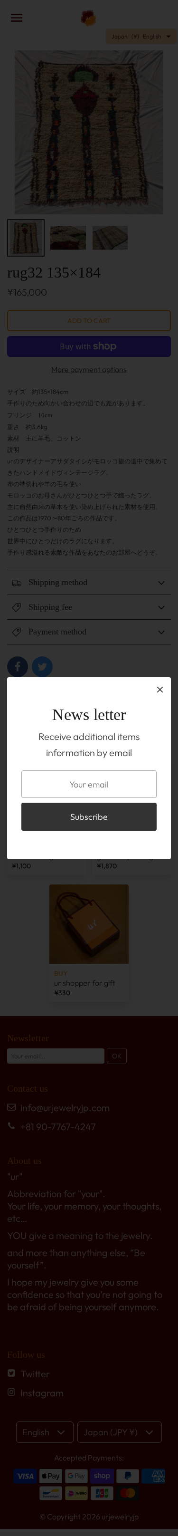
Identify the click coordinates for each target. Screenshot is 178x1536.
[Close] (160, 689)
